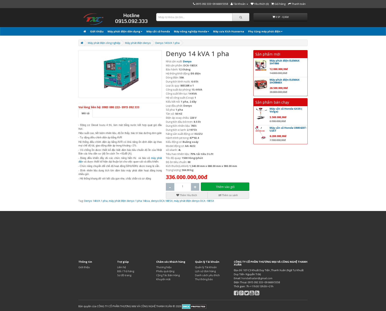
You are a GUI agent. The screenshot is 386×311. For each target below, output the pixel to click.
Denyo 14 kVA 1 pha (167, 43)
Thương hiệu (163, 267)
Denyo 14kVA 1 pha (96, 201)
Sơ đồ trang (124, 275)
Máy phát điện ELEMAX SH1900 (285, 62)
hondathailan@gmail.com (256, 278)
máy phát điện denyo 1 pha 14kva (129, 201)
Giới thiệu (97, 31)
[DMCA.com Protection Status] (193, 306)
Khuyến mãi (163, 279)
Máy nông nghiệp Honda (190, 31)
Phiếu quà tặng (165, 271)
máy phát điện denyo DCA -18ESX (194, 201)
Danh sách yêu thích (207, 275)
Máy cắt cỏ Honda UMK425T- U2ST (288, 129)
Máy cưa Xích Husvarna (228, 31)
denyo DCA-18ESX (162, 201)
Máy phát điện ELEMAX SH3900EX (285, 81)
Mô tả (85, 113)
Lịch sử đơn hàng (205, 271)
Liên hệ (121, 267)
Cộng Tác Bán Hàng (168, 275)
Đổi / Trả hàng (125, 271)
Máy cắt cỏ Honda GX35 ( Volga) (286, 110)
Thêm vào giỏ (225, 187)
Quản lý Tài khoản (206, 267)
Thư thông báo (204, 279)
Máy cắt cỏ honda (158, 31)
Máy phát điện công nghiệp (104, 43)
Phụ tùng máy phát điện (264, 31)
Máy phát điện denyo (138, 43)
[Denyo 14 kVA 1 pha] (120, 74)
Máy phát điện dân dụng (124, 31)
